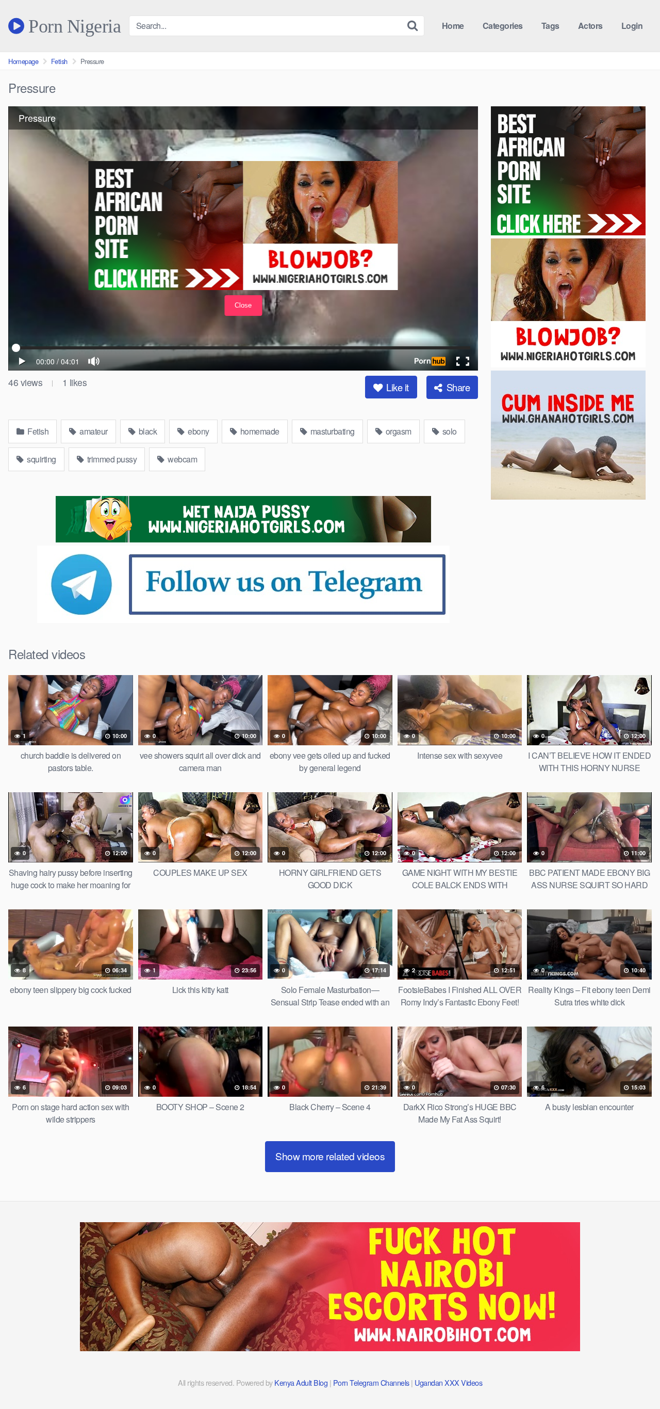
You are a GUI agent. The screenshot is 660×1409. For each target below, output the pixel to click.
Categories (503, 25)
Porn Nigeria (72, 26)
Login (632, 25)
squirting (40, 459)
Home (453, 25)
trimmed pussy (111, 459)
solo (448, 431)
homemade (258, 431)
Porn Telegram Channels (372, 1382)
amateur (93, 431)
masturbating (331, 431)
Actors (590, 25)
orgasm (397, 431)
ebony (197, 431)
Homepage (23, 61)
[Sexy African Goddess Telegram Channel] (243, 620)
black (147, 431)
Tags (550, 25)
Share (457, 387)
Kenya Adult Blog (300, 1382)
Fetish (59, 61)
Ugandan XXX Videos (448, 1382)
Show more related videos (330, 1156)
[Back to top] (631, 1376)
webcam (181, 459)
